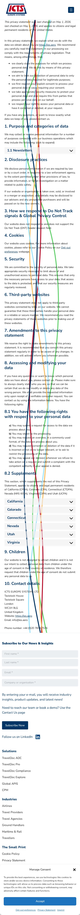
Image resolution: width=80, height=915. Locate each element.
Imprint (60, 909)
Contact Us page (13, 712)
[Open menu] (71, 10)
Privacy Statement (46, 909)
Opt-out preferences (26, 909)
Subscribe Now (15, 725)
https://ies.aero (47, 45)
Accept (40, 901)
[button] (74, 870)
